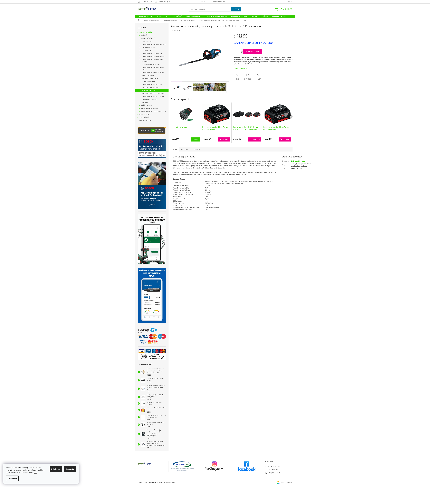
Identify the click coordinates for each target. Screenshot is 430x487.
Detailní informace (240, 68)
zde (35, 472)
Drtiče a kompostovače (150, 78)
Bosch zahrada (147, 41)
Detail (195, 139)
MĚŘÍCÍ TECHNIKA (147, 105)
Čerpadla (145, 102)
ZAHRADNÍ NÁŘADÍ (147, 38)
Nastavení (12, 478)
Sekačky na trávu (148, 75)
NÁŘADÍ (144, 35)
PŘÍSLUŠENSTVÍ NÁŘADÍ (149, 108)
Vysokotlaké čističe (148, 47)
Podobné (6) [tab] (185, 149)
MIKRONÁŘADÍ (144, 114)
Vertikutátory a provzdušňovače (153, 93)
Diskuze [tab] (197, 149)
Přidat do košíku (254, 51)
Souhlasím (70, 469)
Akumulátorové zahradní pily (152, 84)
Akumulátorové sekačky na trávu (153, 56)
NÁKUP (203, 2)
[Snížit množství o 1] (242, 52)
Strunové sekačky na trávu (151, 64)
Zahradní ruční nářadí (149, 99)
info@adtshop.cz (274, 466)
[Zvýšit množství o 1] (242, 50)
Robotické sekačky (148, 81)
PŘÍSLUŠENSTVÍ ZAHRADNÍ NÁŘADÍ (153, 111)
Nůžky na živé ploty (148, 90)
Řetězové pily (146, 50)
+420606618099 (274, 469)
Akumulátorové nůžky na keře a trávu (153, 68)
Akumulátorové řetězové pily (152, 53)
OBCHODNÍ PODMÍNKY (217, 2)
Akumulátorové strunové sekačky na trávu (153, 60)
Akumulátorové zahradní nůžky (153, 96)
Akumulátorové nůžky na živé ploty (154, 44)
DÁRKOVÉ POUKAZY (146, 120)
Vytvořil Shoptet (287, 482)
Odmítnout (55, 469)
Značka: (176, 30)
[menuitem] (144, 16)
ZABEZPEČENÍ (144, 117)
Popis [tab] (175, 149)
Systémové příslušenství (150, 87)
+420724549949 (274, 473)
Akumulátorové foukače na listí (153, 72)
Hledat (236, 9)
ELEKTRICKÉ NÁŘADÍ (146, 32)
